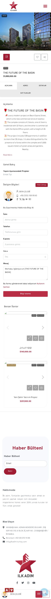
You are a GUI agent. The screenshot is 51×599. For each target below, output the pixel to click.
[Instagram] (28, 582)
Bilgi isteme (25, 294)
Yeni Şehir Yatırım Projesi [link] (25, 398)
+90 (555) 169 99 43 (28, 196)
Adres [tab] (25, 86)
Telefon (6, 227)
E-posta (6, 239)
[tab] (6, 57)
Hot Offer (41, 315)
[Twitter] (22, 582)
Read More (7, 155)
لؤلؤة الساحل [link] (25, 348)
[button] (45, 6)
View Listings (41, 185)
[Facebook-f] (17, 582)
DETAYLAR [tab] (42, 86)
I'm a (5, 251)
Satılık (6, 68)
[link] (25, 327)
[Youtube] (33, 582)
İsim (5, 214)
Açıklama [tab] (8, 86)
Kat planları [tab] (25, 93)
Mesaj (6, 264)
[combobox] (25, 257)
